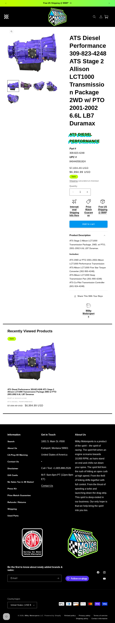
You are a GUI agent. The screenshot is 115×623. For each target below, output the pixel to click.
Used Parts (13, 515)
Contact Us (13, 461)
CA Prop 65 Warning (17, 455)
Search (11, 441)
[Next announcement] (109, 3)
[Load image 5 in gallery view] (13, 99)
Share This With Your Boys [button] (90, 296)
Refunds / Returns (16, 502)
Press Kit (12, 488)
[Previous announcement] (6, 3)
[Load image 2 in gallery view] (26, 86)
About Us (12, 448)
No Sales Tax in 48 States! (20, 482)
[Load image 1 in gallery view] (13, 86)
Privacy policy (84, 615)
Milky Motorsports (88, 313)
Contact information (99, 618)
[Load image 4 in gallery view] (52, 86)
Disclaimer (12, 468)
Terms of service (101, 615)
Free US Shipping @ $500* (102, 209)
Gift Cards (12, 475)
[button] (6, 16)
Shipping (73, 181)
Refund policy (70, 615)
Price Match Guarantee (19, 495)
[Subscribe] (58, 578)
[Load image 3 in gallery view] (39, 86)
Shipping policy (82, 618)
